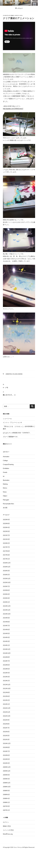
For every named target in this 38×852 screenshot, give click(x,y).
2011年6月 (6, 731)
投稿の (7, 826)
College (15, 374)
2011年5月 (6, 735)
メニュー (20, 8)
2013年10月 (7, 653)
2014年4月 (6, 637)
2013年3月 (6, 676)
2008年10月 (7, 786)
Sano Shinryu (18, 847)
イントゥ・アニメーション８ (12, 422)
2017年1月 (6, 559)
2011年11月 (6, 712)
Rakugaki (6, 500)
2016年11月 (6, 567)
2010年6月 (6, 755)
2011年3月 (6, 739)
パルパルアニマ (11, 3)
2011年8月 (6, 724)
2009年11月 (6, 771)
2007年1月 (6, 810)
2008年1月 (6, 802)
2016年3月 (6, 570)
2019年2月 (6, 543)
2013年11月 (6, 649)
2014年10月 (7, 614)
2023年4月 (6, 527)
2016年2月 (6, 574)
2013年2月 (6, 680)
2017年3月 (6, 555)
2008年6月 (6, 794)
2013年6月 (6, 665)
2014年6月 (6, 629)
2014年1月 (6, 645)
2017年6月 (6, 551)
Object (5, 496)
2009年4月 (6, 779)
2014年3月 (6, 641)
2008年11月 (6, 783)
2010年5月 (6, 759)
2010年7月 (6, 751)
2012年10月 (7, 688)
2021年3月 (6, 539)
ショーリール (7, 418)
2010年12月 (7, 743)
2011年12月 (6, 708)
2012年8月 (6, 692)
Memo (5, 488)
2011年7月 (6, 728)
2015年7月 (6, 586)
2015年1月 (6, 602)
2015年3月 (6, 598)
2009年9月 (6, 775)
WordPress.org (8, 834)
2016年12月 (7, 563)
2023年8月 (6, 523)
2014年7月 (6, 625)
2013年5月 (6, 669)
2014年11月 (6, 610)
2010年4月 (6, 763)
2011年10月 (6, 716)
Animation (9, 374)
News (5, 492)
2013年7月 (6, 661)
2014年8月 (6, 622)
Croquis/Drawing (8, 464)
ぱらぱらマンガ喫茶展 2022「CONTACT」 (17, 433)
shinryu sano (18, 15)
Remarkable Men (8, 504)
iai (3, 476)
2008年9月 (6, 790)
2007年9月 (6, 806)
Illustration (6, 480)
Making (20, 374)
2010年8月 (6, 747)
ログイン (6, 822)
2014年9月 (6, 618)
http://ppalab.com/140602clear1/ (13, 108)
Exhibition (6, 468)
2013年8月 (6, 657)
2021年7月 (6, 535)
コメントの (8, 830)
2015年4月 (6, 594)
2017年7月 (6, 547)
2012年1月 (6, 704)
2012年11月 (6, 684)
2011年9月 (6, 720)
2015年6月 (6, 590)
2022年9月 (6, 531)
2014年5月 (6, 633)
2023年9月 (6, 519)
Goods (5, 472)
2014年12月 (7, 606)
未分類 (5, 507)
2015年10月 (7, 582)
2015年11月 (6, 578)
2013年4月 (6, 673)
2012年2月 (6, 700)
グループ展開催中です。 (11, 436)
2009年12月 (7, 767)
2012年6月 (6, 696)
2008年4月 (6, 798)
